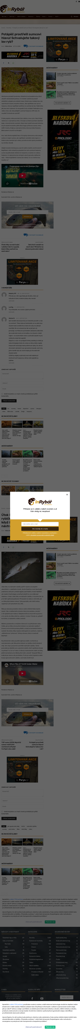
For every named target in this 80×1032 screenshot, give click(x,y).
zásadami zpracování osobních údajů (42, 535)
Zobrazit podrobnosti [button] (34, 1027)
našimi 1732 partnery (16, 1004)
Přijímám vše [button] (50, 1027)
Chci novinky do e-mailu (40, 529)
